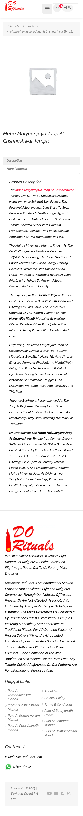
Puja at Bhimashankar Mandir (60, 733)
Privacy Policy (54, 698)
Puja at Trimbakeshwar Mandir (19, 695)
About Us (51, 691)
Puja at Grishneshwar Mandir (23, 707)
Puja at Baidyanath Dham (58, 713)
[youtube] (49, 793)
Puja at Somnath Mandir (56, 723)
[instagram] (69, 793)
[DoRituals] (14, 6)
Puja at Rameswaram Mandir (24, 718)
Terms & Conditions (58, 705)
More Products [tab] (17, 169)
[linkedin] (56, 793)
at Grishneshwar (44, 190)
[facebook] (62, 793)
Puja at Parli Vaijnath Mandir (23, 728)
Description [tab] (14, 160)
